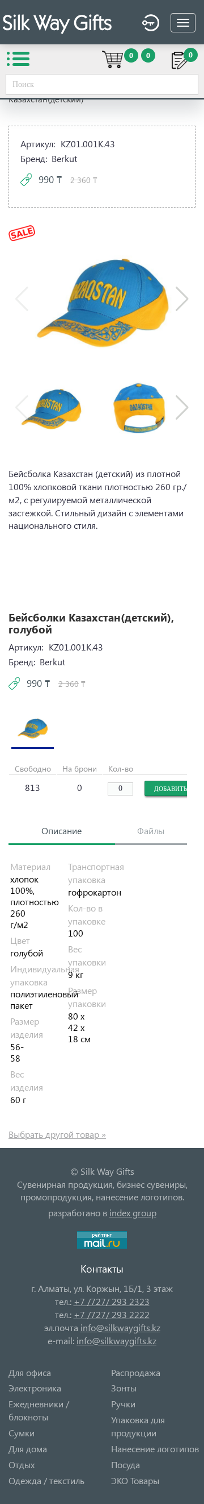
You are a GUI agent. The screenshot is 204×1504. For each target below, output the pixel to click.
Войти (148, 24)
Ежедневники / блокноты (38, 1410)
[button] (182, 299)
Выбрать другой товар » (57, 1134)
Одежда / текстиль (46, 1480)
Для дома (27, 1449)
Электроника (34, 1388)
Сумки (21, 1433)
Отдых (21, 1464)
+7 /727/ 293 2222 (112, 1314)
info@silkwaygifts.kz (120, 1327)
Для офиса (29, 1372)
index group (132, 1213)
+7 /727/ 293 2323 (112, 1301)
